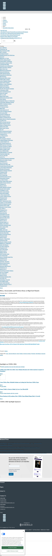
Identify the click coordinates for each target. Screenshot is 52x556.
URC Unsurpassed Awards (6, 131)
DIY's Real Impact (4, 249)
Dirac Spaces (3, 99)
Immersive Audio (27, 353)
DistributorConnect (4, 53)
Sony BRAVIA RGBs (4, 151)
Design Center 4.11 (4, 222)
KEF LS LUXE (3, 94)
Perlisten (33, 353)
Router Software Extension (6, 170)
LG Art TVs (2, 157)
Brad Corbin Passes (4, 128)
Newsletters (15, 38)
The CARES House (4, 281)
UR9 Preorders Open (4, 254)
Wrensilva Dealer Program (6, 160)
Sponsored (21, 32)
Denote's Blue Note (4, 232)
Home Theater (19, 353)
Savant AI (2, 56)
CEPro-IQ (20, 38)
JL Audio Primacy (4, 179)
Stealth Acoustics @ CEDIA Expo (7, 55)
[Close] (23, 531)
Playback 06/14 (3, 134)
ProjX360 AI (2, 228)
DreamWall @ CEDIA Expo (6, 75)
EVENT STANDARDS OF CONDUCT (26, 529)
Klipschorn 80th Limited (5, 78)
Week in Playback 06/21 (5, 125)
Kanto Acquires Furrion (5, 123)
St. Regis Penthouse (4, 246)
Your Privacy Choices (36, 529)
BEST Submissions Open (5, 201)
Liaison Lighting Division (5, 196)
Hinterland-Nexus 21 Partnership (7, 100)
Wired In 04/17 (3, 211)
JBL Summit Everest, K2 (5, 143)
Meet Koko (2, 108)
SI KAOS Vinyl (3, 120)
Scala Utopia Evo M (4, 110)
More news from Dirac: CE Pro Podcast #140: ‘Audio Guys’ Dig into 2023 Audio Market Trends (19, 344)
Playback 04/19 (3, 210)
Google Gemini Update (5, 188)
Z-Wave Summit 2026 (5, 195)
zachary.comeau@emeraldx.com (7, 502)
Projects (5, 20)
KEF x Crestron (3, 52)
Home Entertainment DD (5, 91)
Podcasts (26, 32)
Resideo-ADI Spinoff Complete (7, 88)
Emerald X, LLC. (5, 527)
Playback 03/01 (3, 286)
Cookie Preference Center (12, 551)
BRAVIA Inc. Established (5, 243)
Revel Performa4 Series (5, 234)
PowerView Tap (3, 49)
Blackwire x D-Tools (4, 58)
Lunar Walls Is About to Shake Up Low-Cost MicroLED (14, 389)
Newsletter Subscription (8, 28)
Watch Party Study (4, 126)
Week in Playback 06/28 (5, 117)
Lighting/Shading (13, 35)
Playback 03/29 (3, 248)
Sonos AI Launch (3, 93)
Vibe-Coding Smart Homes (6, 181)
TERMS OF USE (43, 529)
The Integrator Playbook (5, 138)
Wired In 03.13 (3, 269)
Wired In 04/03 (3, 237)
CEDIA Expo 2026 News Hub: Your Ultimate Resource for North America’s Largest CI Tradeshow (22, 370)
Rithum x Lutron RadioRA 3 (6, 84)
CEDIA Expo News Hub (5, 164)
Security (18, 35)
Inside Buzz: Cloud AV (5, 279)
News (2, 32)
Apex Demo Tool (3, 69)
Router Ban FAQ (3, 213)
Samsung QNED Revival (5, 266)
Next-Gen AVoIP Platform (5, 67)
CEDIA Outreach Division (5, 204)
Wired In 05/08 (3, 173)
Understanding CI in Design (6, 152)
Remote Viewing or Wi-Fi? (6, 284)
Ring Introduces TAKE (5, 50)
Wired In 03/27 (3, 251)
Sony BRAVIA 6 (3, 47)
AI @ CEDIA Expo (4, 264)
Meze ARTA (2, 137)
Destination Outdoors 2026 (6, 63)
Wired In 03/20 (3, 260)
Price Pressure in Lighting (6, 146)
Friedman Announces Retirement (7, 158)
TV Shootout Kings (4, 107)
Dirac (7, 353)
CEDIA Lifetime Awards (5, 59)
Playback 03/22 (3, 258)
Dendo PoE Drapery (4, 85)
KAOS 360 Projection (4, 87)
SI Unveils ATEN (3, 113)
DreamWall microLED (4, 214)
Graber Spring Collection (5, 182)
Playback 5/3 (3, 184)
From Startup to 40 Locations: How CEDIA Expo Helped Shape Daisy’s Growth (20, 396)
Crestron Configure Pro (5, 114)
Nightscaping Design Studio (6, 97)
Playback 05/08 (3, 172)
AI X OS (1, 129)
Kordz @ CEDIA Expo (4, 72)
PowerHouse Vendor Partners (6, 270)
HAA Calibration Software (5, 187)
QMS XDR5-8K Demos (5, 73)
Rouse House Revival (5, 263)
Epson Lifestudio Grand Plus (6, 257)
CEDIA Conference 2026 (5, 225)
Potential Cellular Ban (4, 154)
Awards (4, 24)
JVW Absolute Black (4, 64)
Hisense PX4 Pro (4, 105)
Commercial (15, 33)
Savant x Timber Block (5, 239)
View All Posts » (4, 33)
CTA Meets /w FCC (4, 190)
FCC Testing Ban (3, 175)
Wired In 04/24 (3, 199)
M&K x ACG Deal (3, 229)
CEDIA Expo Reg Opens (5, 231)
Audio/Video (6, 35)
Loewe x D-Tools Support (5, 202)
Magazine (4, 38)
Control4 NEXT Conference (6, 61)
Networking (10, 33)
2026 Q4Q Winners (4, 245)
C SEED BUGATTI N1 (4, 141)
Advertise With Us (4, 36)
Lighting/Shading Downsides (6, 140)
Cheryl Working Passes (5, 147)
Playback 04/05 (3, 235)
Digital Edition (9, 38)
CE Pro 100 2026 (4, 155)
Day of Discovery (4, 163)
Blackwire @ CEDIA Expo (5, 70)
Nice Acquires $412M (5, 116)
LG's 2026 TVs (3, 278)
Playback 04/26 (3, 198)
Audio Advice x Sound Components (8, 119)
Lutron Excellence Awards (5, 111)
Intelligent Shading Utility (5, 276)
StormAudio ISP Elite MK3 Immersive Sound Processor (13, 326)
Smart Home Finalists (5, 82)
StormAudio (38, 353)
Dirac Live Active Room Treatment (26, 302)
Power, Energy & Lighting (5, 132)
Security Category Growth (5, 242)
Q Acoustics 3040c (4, 90)
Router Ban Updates (4, 193)
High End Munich (12, 353)
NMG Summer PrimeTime (5, 144)
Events (4, 23)
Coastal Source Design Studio (6, 166)
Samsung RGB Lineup (5, 217)
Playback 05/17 (3, 161)
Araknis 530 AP (3, 252)
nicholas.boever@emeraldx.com (7, 507)
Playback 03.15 (3, 267)
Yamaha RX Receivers (5, 169)
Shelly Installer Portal (5, 149)
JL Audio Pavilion (4, 135)
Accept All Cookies (12, 547)
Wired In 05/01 (3, 185)
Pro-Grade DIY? (3, 273)
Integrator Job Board (4, 261)
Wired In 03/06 (3, 275)
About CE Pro (11, 36)
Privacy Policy (20, 544)
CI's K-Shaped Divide (4, 216)
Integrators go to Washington (6, 66)
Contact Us (2, 509)
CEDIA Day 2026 (3, 240)
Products (8, 32)
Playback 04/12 (3, 219)
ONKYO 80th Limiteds (5, 79)
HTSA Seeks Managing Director (7, 102)
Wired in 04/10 (3, 220)
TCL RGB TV (2, 208)
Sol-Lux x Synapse (4, 272)
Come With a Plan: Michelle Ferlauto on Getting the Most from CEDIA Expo (19, 382)
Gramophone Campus (4, 178)
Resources (5, 21)
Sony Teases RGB (4, 226)
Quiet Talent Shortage (5, 283)
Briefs (4, 32)
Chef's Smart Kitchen (4, 191)
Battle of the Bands (4, 223)
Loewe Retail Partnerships (6, 167)
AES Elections (3, 76)
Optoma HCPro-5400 (4, 205)
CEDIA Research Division (5, 176)
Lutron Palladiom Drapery (5, 81)
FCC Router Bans (3, 255)
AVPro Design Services (5, 122)
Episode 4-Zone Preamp (5, 207)
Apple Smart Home (4, 96)
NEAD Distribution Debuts (5, 103)
